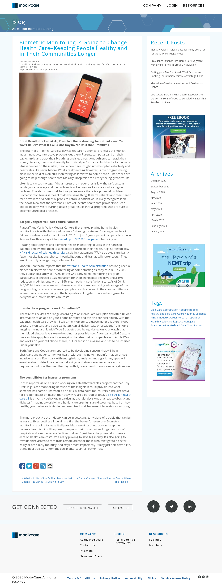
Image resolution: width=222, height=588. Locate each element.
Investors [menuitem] (86, 550)
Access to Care (178, 317)
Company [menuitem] (152, 5)
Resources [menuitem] (194, 5)
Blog (154, 309)
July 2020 (156, 197)
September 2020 (160, 186)
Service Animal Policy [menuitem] (175, 578)
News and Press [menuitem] (91, 556)
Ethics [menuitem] (151, 578)
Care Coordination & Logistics (188, 313)
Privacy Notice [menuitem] (110, 578)
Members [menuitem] (155, 545)
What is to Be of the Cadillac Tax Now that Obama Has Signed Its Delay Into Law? (47, 480)
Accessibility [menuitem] (133, 578)
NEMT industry (160, 317)
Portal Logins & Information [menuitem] (125, 541)
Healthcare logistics (171, 321)
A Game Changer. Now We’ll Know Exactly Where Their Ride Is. (103, 480)
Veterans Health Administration (87, 266)
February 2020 (159, 226)
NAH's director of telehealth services (43, 252)
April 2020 (156, 214)
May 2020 (156, 209)
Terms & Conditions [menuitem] (81, 578)
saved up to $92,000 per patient (79, 239)
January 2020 (158, 231)
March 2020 (157, 220)
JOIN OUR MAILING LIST (82, 508)
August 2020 (158, 192)
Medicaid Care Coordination (185, 325)
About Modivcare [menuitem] (91, 539)
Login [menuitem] (172, 5)
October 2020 (158, 180)
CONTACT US (120, 508)
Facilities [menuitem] (155, 539)
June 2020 (156, 203)
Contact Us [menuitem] (87, 545)
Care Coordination (168, 309)
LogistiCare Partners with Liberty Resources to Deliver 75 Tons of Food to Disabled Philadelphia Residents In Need (178, 98)
